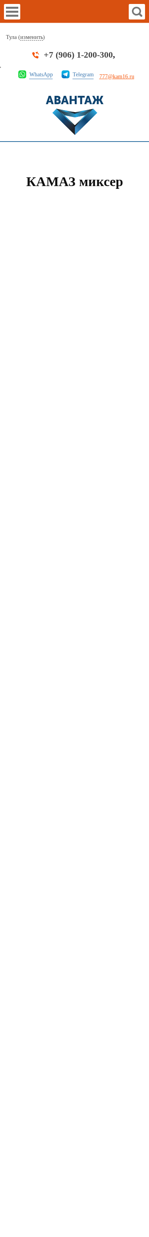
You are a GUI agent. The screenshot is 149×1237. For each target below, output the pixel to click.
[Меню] (12, 11)
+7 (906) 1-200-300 (78, 55)
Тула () (25, 37)
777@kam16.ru (116, 77)
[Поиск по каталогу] (137, 11)
